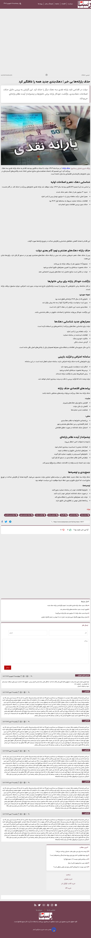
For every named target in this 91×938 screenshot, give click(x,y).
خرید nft (68, 888)
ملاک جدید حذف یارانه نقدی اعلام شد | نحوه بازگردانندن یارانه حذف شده (67, 605)
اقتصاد (63, 4)
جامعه (57, 4)
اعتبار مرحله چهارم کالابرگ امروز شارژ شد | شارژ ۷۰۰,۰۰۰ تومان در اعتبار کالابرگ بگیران (64, 617)
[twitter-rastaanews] (39, 905)
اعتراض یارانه (52, 515)
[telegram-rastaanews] (56, 905)
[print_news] (46, 75)
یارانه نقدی (73, 515)
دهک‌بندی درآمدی (10, 515)
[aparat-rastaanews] (48, 905)
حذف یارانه (84, 515)
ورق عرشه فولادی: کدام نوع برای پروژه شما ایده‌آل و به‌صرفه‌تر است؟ (69, 855)
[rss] (35, 905)
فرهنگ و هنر (49, 4)
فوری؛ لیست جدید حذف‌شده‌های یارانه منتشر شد (74, 609)
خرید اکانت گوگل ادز (68, 883)
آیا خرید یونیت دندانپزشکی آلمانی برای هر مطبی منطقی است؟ (70, 867)
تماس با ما (51, 910)
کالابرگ (63, 515)
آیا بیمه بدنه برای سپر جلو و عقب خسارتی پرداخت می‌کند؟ (72, 851)
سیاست (70, 4)
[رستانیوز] (82, 4)
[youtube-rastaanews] (43, 905)
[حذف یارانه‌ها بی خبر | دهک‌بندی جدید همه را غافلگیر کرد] (10, 521)
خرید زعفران (68, 879)
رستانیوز (46, 922)
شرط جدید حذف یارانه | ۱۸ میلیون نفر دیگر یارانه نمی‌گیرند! (71, 613)
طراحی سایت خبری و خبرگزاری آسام (42, 930)
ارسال (7, 667)
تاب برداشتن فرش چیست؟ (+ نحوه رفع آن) (76, 859)
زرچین (68, 874)
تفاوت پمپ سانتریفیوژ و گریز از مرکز (78, 863)
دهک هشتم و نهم (25, 515)
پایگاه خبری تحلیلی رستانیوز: (80, 168)
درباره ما (39, 910)
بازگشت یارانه (39, 515)
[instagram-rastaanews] (52, 905)
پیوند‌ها (40, 4)
